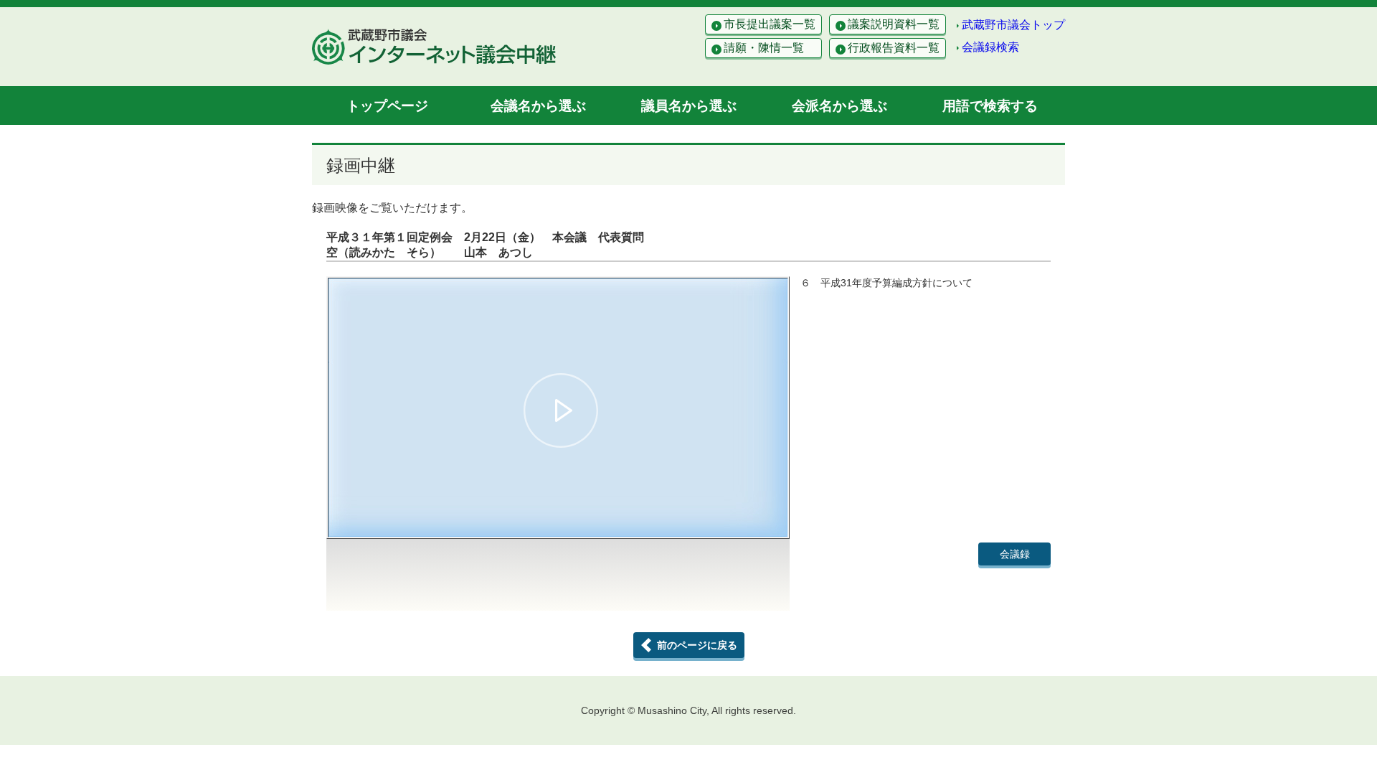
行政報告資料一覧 (894, 48)
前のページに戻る (697, 645)
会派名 (839, 105)
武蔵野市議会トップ (1013, 25)
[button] (560, 410)
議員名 (689, 105)
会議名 (538, 105)
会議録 (1015, 554)
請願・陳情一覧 (764, 48)
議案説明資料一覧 (894, 24)
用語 (990, 105)
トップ (387, 105)
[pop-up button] (741, 519)
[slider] (558, 502)
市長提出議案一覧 (769, 24)
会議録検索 (990, 47)
